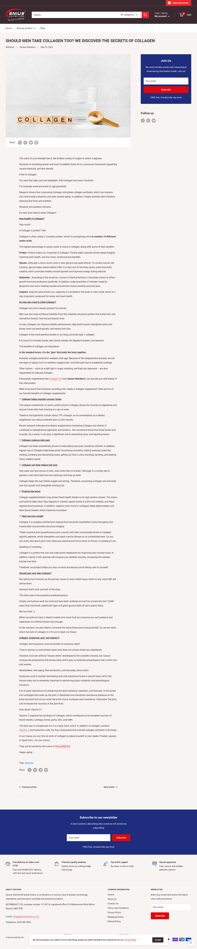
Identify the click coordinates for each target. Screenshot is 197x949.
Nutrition (10, 47)
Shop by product (24, 28)
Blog (43, 28)
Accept (158, 940)
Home (9, 28)
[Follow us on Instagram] (148, 120)
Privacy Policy (114, 912)
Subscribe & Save (181, 3)
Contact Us (113, 903)
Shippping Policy (115, 917)
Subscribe (166, 89)
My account (161, 16)
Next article (109, 787)
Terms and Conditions (118, 908)
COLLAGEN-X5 (62, 746)
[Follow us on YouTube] (154, 120)
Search (111, 894)
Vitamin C (24, 730)
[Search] (145, 15)
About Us (112, 899)
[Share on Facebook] (20, 142)
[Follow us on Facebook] (143, 120)
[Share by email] (36, 142)
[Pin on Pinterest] (25, 142)
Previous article (29, 787)
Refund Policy (114, 921)
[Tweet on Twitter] (31, 142)
